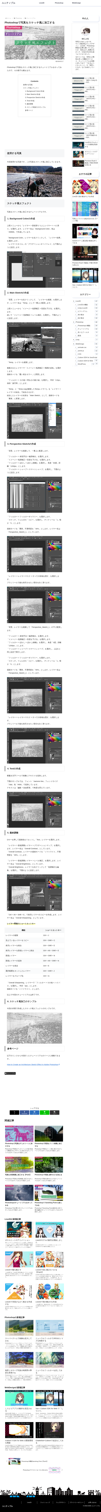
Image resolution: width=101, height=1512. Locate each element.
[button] (54, 1112)
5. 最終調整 (29, 104)
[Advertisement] (34, 133)
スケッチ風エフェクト (31, 88)
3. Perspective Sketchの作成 (35, 97)
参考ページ (29, 110)
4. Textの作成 (29, 101)
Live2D (29, 1502)
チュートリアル (11, 1073)
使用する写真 (28, 85)
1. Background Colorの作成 (34, 91)
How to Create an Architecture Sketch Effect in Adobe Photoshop (32, 1065)
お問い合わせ (92, 1502)
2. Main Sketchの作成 (32, 94)
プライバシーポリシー (77, 1502)
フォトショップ (45, 1502)
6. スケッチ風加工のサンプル (35, 107)
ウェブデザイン (61, 1502)
